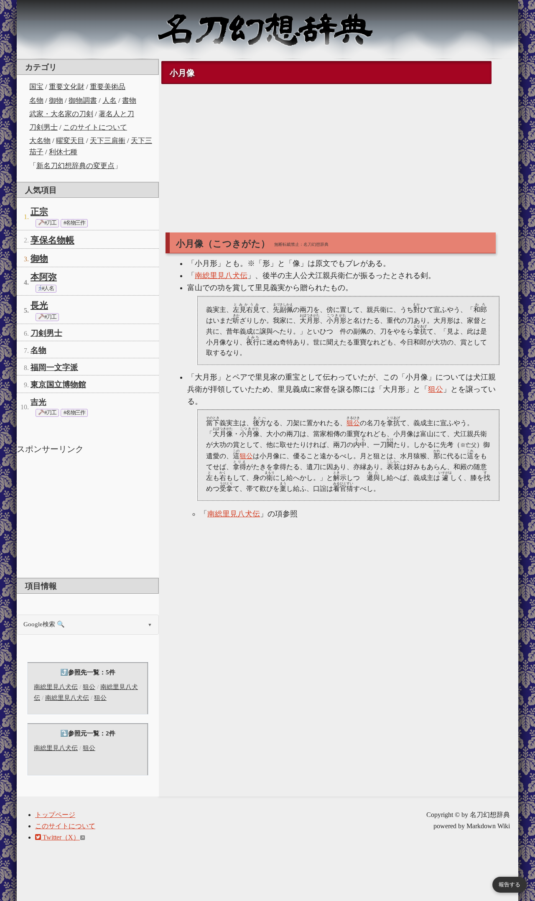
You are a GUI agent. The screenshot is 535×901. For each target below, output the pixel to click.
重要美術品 (107, 87)
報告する (509, 884)
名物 (36, 101)
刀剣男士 (43, 127)
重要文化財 (66, 87)
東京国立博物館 (58, 384)
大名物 (40, 141)
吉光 (38, 402)
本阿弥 (44, 277)
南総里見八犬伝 (56, 687)
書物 (129, 101)
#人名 (47, 288)
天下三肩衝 (107, 141)
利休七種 (63, 152)
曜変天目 (70, 141)
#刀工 (49, 223)
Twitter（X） (60, 837)
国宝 (36, 87)
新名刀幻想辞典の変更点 (75, 166)
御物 (56, 101)
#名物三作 (74, 223)
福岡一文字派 (54, 367)
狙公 (89, 687)
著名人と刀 (116, 114)
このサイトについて (95, 127)
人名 (109, 101)
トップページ (55, 814)
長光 (39, 305)
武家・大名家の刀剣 (61, 114)
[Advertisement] (88, 515)
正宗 (39, 212)
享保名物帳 (52, 240)
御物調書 (83, 101)
